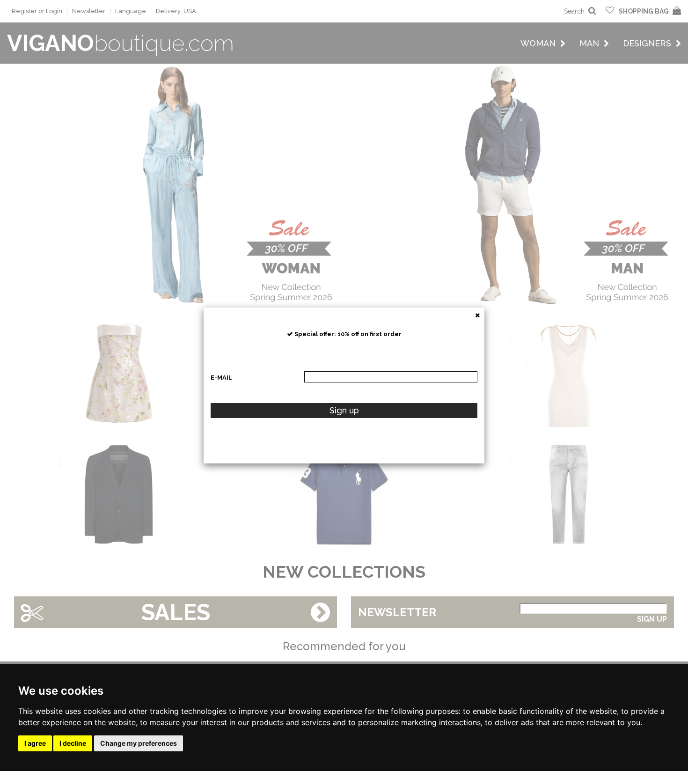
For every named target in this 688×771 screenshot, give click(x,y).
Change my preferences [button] (138, 743)
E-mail (221, 377)
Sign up (344, 410)
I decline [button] (72, 743)
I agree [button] (35, 743)
